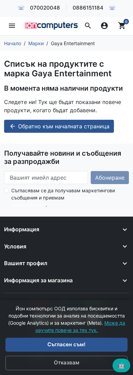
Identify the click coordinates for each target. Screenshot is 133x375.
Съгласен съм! (66, 344)
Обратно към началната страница (59, 126)
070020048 (45, 7)
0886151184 (88, 7)
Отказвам (66, 362)
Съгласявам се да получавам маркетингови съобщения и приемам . (63, 198)
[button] (88, 26)
